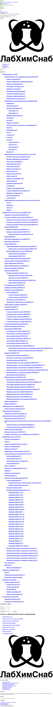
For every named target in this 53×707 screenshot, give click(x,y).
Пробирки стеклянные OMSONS (15, 287)
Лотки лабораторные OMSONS (14, 263)
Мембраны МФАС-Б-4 (16, 499)
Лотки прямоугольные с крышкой (17, 461)
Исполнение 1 (13, 110)
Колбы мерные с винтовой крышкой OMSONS (23, 248)
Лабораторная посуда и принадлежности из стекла (20, 154)
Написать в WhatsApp (4, 703)
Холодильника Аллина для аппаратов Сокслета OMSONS (26, 350)
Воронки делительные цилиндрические (19, 156)
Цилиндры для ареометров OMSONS (18, 355)
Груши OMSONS (12, 292)
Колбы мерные (12, 171)
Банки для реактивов (13, 79)
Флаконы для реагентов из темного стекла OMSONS (22, 222)
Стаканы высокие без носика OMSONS (19, 311)
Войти (2, 17)
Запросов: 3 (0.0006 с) (15, 13)
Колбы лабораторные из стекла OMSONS (19, 251)
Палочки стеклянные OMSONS (14, 268)
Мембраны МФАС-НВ (16, 512)
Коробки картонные (11, 449)
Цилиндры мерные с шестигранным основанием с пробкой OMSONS (27, 370)
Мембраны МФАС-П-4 (16, 531)
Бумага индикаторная (14, 480)
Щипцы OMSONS (11, 403)
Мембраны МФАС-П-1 (16, 524)
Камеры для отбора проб (12, 446)
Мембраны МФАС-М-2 (16, 504)
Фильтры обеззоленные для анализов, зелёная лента (22, 553)
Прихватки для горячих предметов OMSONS (20, 302)
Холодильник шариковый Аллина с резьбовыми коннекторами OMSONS (30, 348)
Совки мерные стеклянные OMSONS (16, 304)
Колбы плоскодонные (14, 173)
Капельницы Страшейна (14, 161)
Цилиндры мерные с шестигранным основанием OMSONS (24, 367)
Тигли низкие (13, 147)
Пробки (8, 470)
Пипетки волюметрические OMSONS (20, 275)
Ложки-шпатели (12, 130)
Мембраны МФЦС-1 (15, 541)
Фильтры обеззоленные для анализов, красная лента (22, 555)
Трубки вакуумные (13, 584)
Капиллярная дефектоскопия (14, 577)
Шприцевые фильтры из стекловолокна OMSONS (22, 399)
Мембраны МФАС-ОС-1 (16, 514)
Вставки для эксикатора (14, 108)
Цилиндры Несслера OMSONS (16, 374)
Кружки (10, 120)
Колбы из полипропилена (15, 84)
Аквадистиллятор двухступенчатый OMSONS (20, 424)
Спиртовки (11, 185)
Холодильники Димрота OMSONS (17, 336)
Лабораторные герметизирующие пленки (17, 451)
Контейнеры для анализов (15, 86)
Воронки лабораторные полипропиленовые (20, 81)
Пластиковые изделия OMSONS (15, 285)
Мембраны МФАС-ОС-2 (16, 516)
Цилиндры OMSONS (12, 353)
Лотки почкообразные (14, 456)
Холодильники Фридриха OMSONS (17, 343)
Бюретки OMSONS (11, 227)
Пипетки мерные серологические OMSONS (22, 280)
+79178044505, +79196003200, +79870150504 (10, 2)
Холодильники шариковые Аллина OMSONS (20, 345)
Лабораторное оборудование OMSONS (14, 416)
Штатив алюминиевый (14, 567)
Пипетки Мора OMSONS (17, 282)
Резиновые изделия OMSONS (14, 290)
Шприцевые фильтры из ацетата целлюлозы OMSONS (23, 389)
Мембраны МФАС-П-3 (16, 529)
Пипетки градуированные (15, 178)
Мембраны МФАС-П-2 (16, 526)
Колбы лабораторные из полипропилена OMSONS (22, 246)
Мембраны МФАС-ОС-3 (16, 519)
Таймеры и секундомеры (12, 473)
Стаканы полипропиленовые (16, 93)
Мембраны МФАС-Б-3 (16, 497)
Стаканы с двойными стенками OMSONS (19, 319)
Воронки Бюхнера (13, 105)
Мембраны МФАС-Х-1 (16, 538)
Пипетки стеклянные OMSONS (17, 273)
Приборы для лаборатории (10, 570)
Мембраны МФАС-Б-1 (16, 492)
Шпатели (10, 151)
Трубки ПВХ (11, 589)
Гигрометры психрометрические (15, 575)
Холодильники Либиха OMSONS (17, 341)
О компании (4, 65)
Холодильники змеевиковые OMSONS (19, 338)
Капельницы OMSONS (12, 241)
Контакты (4, 67)
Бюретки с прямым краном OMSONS (18, 231)
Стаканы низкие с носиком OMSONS (18, 316)
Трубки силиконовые (14, 591)
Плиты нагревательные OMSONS (15, 432)
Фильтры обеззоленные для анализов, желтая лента (22, 550)
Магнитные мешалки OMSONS (15, 418)
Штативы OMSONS (11, 401)
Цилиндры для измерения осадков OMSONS (20, 357)
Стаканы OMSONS (11, 309)
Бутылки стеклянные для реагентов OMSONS (19, 217)
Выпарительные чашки (15, 115)
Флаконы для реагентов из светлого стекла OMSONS (22, 219)
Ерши (7, 441)
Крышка (10, 205)
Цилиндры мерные (13, 195)
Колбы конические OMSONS (18, 253)
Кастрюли (10, 118)
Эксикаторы (11, 198)
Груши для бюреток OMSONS (18, 294)
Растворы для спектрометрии (14, 601)
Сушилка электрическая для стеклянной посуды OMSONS (22, 434)
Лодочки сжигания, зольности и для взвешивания (22, 125)
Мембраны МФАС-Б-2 (16, 495)
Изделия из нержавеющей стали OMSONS (17, 239)
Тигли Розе (13, 149)
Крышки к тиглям (13, 122)
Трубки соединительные (15, 594)
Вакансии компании (6, 64)
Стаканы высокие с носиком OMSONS (18, 314)
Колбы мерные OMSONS (17, 256)
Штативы (8, 565)
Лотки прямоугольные (14, 458)
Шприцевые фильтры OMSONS (15, 377)
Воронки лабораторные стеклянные (18, 159)
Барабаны (10, 103)
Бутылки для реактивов (12, 439)
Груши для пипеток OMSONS (18, 297)
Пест (9, 132)
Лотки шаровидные (13, 463)
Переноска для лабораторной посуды (16, 468)
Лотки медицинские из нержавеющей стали (18, 453)
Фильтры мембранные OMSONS (15, 326)
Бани (7, 572)
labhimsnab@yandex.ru (5, 3)
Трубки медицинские (12, 582)
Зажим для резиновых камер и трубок (16, 444)
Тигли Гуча (13, 144)
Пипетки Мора (12, 181)
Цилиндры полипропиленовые (16, 96)
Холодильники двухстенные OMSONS (18, 333)
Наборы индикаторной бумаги (18, 485)
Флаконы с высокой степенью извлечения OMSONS (22, 224)
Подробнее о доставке (4, 12)
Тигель (9, 207)
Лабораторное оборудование (11, 411)
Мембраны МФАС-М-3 (16, 507)
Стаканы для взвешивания (15, 188)
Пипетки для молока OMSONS (18, 277)
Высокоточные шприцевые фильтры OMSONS (21, 379)
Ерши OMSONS (10, 236)
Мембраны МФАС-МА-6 (16, 509)
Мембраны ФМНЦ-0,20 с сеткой (19, 545)
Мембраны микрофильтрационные (18, 490)
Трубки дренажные (13, 587)
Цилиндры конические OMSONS (17, 360)
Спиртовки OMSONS (11, 307)
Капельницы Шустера (14, 164)
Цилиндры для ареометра (15, 193)
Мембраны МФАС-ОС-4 (16, 521)
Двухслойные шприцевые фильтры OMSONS (21, 384)
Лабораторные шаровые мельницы (16, 413)
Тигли (9, 139)
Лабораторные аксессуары (11, 436)
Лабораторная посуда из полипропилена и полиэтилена (21, 76)
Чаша (9, 210)
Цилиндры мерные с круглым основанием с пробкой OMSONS (26, 365)
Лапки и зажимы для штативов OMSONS (17, 261)
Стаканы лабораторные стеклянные (18, 190)
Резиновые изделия (9, 579)
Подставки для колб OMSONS (16, 299)
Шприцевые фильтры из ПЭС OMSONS (19, 396)
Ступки (10, 137)
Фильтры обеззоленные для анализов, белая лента (22, 548)
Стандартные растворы (10, 596)
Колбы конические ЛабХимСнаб (15, 408)
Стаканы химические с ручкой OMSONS (19, 321)
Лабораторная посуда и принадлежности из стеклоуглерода (22, 200)
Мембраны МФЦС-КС (16, 543)
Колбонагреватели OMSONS (13, 429)
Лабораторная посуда (9, 74)
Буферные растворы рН (12, 599)
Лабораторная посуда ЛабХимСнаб (13, 406)
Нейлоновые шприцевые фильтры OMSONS (20, 387)
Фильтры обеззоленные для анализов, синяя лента (22, 558)
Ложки (9, 127)
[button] (2, 0)
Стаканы (10, 135)
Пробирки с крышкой (14, 89)
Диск (9, 202)
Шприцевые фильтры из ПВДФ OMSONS (20, 391)
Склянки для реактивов (15, 183)
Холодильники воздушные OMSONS (18, 331)
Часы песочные (10, 562)
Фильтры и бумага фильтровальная (16, 478)
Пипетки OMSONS (11, 270)
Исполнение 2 (13, 113)
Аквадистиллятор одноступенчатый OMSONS (20, 427)
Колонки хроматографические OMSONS (17, 258)
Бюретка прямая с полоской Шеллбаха (21, 234)
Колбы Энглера (12, 176)
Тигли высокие (14, 142)
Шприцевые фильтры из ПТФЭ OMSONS (20, 394)
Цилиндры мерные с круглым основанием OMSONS (23, 362)
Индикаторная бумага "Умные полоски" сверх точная (25, 482)
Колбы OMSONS (10, 244)
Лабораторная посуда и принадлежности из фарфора (21, 101)
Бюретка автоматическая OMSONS (18, 229)
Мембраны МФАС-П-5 (16, 533)
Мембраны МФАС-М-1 (16, 502)
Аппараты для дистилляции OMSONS (16, 215)
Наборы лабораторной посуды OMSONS (17, 265)
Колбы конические (13, 166)
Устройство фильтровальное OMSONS (16, 324)
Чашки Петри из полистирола (16, 98)
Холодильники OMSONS (13, 328)
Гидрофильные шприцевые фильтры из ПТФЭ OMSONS (24, 382)
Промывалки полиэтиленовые (16, 91)
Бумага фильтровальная (14, 487)
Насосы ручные (10, 465)
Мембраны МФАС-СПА (16, 536)
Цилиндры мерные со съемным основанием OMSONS (23, 372)
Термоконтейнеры (11, 475)
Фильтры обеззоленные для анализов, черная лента (22, 560)
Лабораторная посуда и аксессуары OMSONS (16, 212)
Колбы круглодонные (14, 168)
